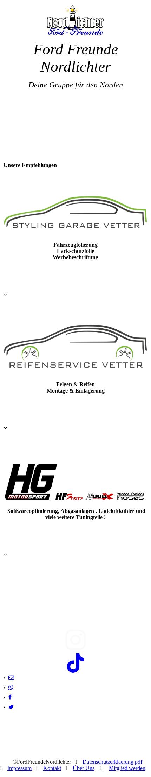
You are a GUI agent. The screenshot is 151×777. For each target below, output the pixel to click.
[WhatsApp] (10, 687)
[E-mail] (11, 678)
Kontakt (52, 768)
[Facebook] (10, 697)
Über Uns (83, 768)
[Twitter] (11, 707)
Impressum (19, 768)
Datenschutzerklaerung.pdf (112, 762)
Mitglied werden (127, 768)
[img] (75, 20)
